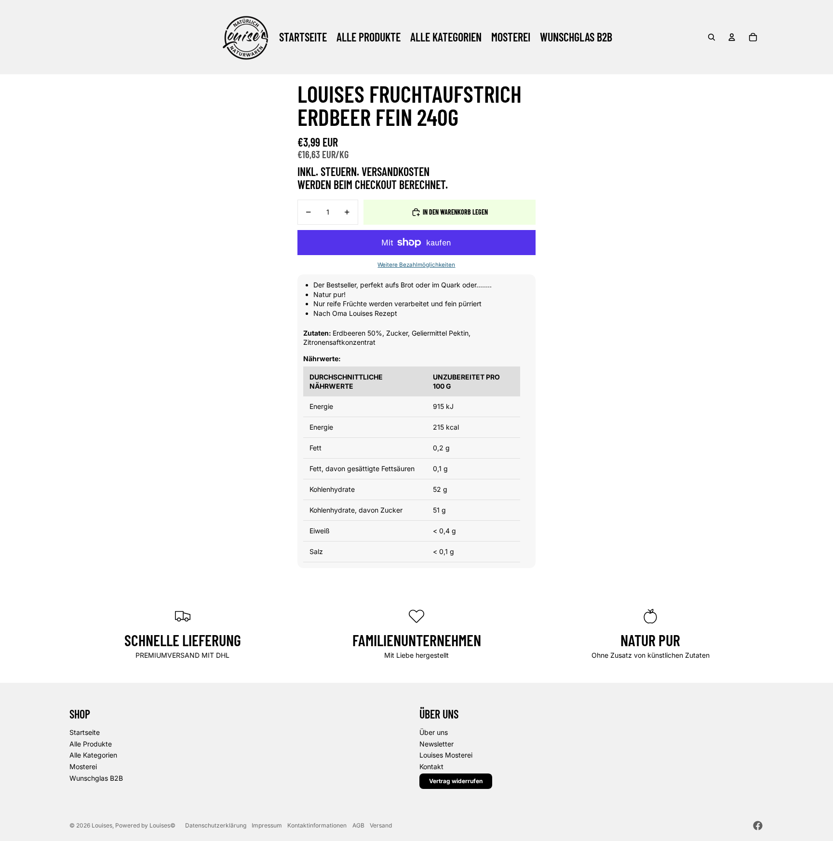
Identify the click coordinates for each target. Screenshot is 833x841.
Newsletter (436, 744)
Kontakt (431, 766)
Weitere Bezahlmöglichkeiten (416, 264)
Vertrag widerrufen (456, 781)
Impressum (267, 825)
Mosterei (83, 766)
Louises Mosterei (445, 755)
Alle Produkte (90, 744)
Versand (381, 825)
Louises (102, 825)
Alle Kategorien (93, 755)
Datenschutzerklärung (215, 825)
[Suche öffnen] (711, 37)
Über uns (433, 732)
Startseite (84, 732)
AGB (358, 825)
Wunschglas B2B (96, 778)
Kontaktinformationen (317, 825)
